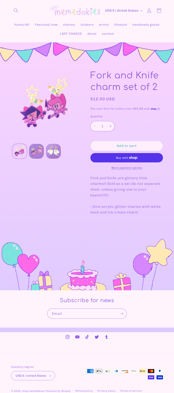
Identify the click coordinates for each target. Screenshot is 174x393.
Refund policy (84, 390)
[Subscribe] (122, 313)
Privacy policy (106, 390)
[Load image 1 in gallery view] (19, 151)
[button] (16, 10)
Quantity (96, 116)
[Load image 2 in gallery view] (36, 151)
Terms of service (131, 390)
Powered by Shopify (58, 391)
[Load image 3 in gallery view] (53, 151)
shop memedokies (33, 391)
